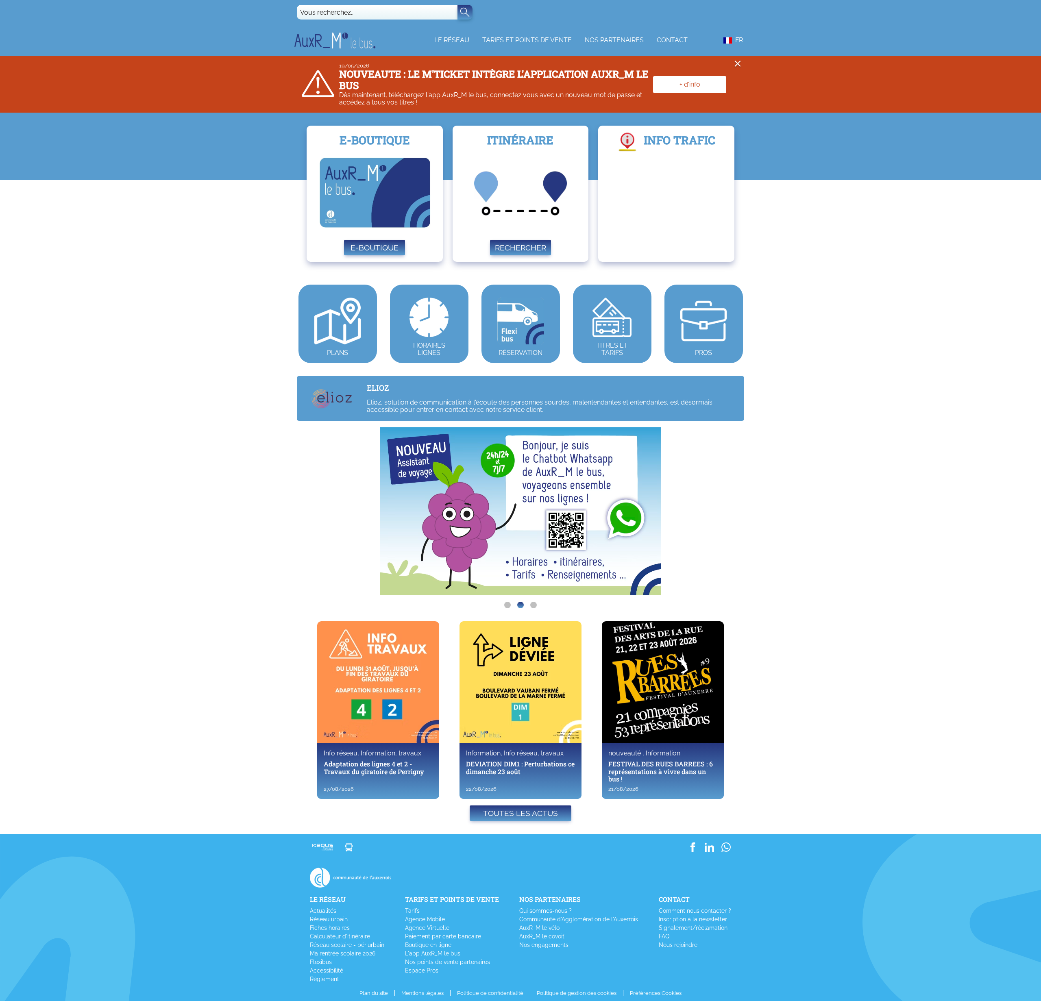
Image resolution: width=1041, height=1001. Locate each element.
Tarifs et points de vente (527, 40)
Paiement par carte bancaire (443, 936)
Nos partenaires (614, 40)
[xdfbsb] (507, 605)
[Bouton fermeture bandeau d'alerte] (737, 65)
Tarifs (412, 910)
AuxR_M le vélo (539, 928)
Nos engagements (543, 945)
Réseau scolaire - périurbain (347, 945)
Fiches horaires (330, 928)
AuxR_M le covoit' (542, 936)
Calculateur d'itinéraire (340, 936)
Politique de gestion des (576, 993)
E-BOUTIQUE (375, 247)
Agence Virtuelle (427, 928)
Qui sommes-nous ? (545, 910)
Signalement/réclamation (693, 928)
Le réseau (451, 40)
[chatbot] (520, 605)
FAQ (664, 936)
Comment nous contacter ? (695, 910)
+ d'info (689, 84)
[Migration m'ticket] (533, 605)
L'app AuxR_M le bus (432, 953)
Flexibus (321, 962)
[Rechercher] (465, 12)
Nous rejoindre (678, 945)
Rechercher (520, 247)
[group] (520, 511)
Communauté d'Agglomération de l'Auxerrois (578, 919)
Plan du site (373, 993)
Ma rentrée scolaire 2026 (342, 953)
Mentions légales (422, 993)
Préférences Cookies (656, 993)
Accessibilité (326, 970)
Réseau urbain (329, 919)
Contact (672, 40)
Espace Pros (421, 970)
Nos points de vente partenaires (447, 962)
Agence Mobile (425, 919)
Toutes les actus (520, 813)
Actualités (323, 910)
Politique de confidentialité (490, 993)
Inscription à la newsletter (693, 919)
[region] (520, 511)
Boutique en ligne (428, 945)
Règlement (324, 979)
